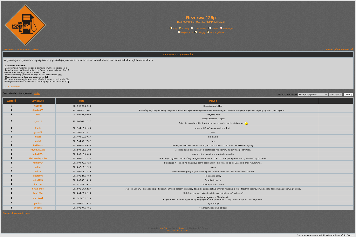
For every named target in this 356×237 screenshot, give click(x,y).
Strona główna (217, 32)
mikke (38, 167)
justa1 (38, 141)
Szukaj (185, 28)
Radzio (38, 184)
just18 (38, 136)
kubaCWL (38, 154)
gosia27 (38, 132)
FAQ (174, 28)
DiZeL (38, 114)
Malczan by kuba (38, 158)
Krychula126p (37, 149)
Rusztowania (173, 230)
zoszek (38, 207)
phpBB (163, 228)
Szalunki (185, 230)
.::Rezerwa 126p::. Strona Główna (21, 49)
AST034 (38, 106)
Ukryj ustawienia (12, 86)
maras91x (38, 162)
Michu (37, 93)
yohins (38, 203)
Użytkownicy (200, 28)
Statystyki (228, 28)
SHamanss (38, 188)
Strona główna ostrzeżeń (339, 49)
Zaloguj (201, 32)
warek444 (38, 198)
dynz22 (38, 121)
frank (38, 128)
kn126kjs (38, 145)
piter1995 (38, 175)
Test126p (38, 193)
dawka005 (38, 110)
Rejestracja (187, 32)
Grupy (215, 28)
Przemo (182, 228)
